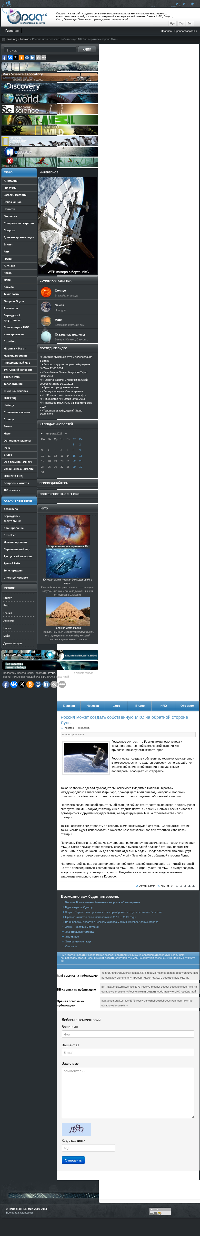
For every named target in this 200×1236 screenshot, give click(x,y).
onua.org (12, 39)
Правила (166, 31)
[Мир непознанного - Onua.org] (191, 3)
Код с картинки (73, 1140)
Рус (172, 23)
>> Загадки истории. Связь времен (61, 391)
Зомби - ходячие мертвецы (82, 926)
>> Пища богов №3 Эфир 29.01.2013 (62, 398)
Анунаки (8, 620)
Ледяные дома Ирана (67, 627)
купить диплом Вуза (60, 672)
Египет (7, 597)
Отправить (73, 1160)
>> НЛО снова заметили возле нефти (63, 395)
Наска (7, 628)
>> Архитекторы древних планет (60, 387)
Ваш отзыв (70, 1063)
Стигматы (71, 946)
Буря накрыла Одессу (79, 907)
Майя (6, 635)
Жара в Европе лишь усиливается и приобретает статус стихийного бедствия (113, 912)
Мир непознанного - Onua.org (27, 17)
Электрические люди (78, 941)
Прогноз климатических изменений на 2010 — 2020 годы (100, 917)
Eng (190, 23)
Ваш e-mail (70, 1045)
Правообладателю (185, 31)
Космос (24, 39)
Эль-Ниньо (72, 936)
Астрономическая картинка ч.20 (68, 546)
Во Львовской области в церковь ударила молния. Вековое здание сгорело (111, 921)
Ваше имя (70, 1027)
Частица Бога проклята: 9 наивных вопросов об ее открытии (102, 902)
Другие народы (12, 643)
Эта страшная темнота (79, 931)
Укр (181, 23)
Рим (6, 605)
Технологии (83, 727)
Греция (7, 613)
